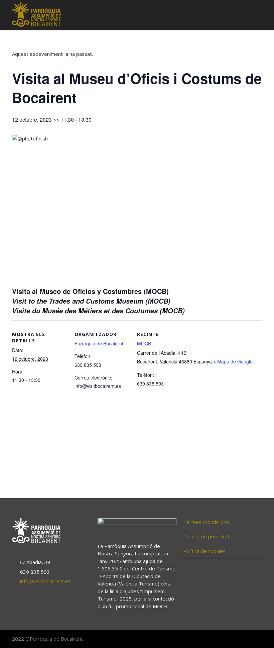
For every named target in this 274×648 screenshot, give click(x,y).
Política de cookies (204, 551)
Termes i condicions (206, 522)
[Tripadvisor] (255, 639)
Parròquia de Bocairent (99, 343)
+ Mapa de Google (233, 361)
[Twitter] (242, 639)
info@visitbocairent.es (45, 581)
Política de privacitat (206, 536)
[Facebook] (228, 639)
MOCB (144, 343)
